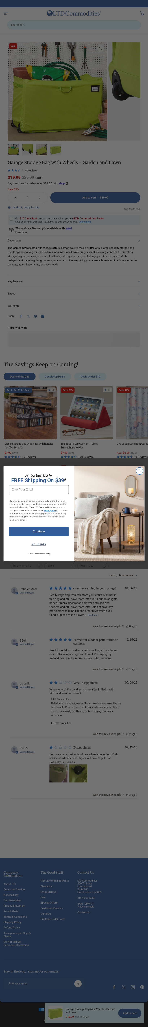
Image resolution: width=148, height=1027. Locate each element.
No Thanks (38, 544)
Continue (39, 531)
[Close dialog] (139, 470)
